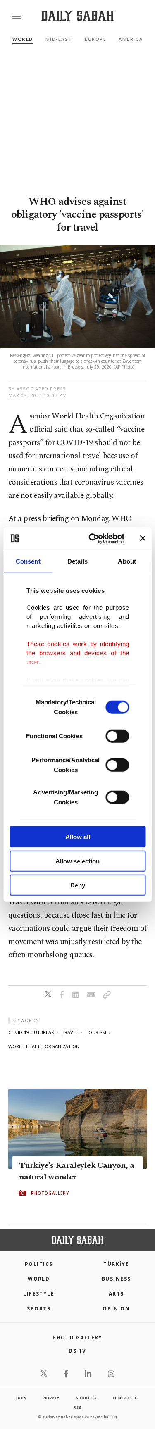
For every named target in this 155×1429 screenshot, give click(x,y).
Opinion (116, 1308)
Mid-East (58, 39)
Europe (95, 39)
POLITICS (39, 1263)
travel (70, 1032)
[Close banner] (142, 538)
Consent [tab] (28, 561)
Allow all (77, 836)
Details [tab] (77, 561)
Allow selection (77, 860)
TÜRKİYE (116, 1263)
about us (86, 1398)
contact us (126, 1398)
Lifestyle (38, 1293)
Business (116, 1278)
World (22, 39)
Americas (132, 39)
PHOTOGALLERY (50, 1193)
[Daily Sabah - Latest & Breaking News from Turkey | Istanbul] (77, 16)
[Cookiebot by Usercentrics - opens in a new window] (92, 538)
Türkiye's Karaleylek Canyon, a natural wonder (76, 1171)
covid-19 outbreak (31, 1032)
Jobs (21, 1398)
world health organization (43, 1046)
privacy (51, 1398)
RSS (77, 1407)
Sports (38, 1308)
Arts (116, 1293)
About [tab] (127, 561)
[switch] (117, 736)
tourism (96, 1032)
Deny (77, 885)
